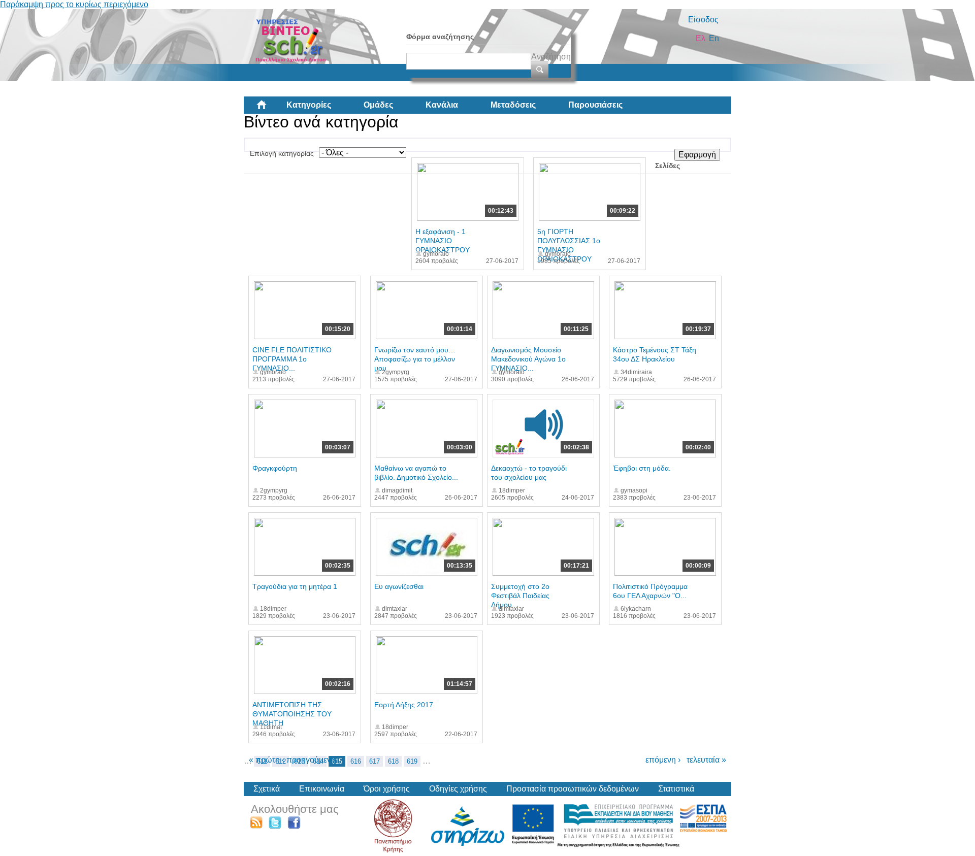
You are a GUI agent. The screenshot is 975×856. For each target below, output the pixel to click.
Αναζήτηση (551, 56)
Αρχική (269, 108)
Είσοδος (703, 19)
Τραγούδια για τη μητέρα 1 (294, 586)
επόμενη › (662, 759)
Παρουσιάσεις (595, 105)
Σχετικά (266, 788)
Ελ (700, 38)
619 (412, 761)
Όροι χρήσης (387, 788)
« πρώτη (264, 759)
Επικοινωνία (321, 788)
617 (374, 761)
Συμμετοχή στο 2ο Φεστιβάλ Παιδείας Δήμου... (520, 595)
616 (355, 761)
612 (280, 761)
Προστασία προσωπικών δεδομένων (572, 788)
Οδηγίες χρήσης (458, 788)
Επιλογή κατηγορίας (282, 153)
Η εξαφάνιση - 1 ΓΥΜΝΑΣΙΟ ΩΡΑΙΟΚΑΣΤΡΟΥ (442, 240)
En (714, 38)
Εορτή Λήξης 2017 (403, 705)
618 (393, 761)
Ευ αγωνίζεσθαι (399, 586)
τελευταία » (706, 759)
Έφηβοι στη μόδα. (642, 468)
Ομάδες (378, 105)
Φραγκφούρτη (274, 468)
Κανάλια (442, 105)
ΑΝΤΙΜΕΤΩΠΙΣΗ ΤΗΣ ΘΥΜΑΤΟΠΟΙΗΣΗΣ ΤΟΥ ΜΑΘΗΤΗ (292, 714)
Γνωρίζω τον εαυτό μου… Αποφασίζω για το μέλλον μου (415, 359)
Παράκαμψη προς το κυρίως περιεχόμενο (74, 4)
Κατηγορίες (308, 105)
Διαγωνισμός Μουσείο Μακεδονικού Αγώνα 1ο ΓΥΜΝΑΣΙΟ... (528, 359)
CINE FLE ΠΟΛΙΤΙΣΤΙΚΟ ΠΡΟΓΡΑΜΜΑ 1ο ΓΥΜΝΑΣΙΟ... (292, 359)
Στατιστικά (676, 788)
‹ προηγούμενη (309, 759)
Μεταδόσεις (513, 105)
